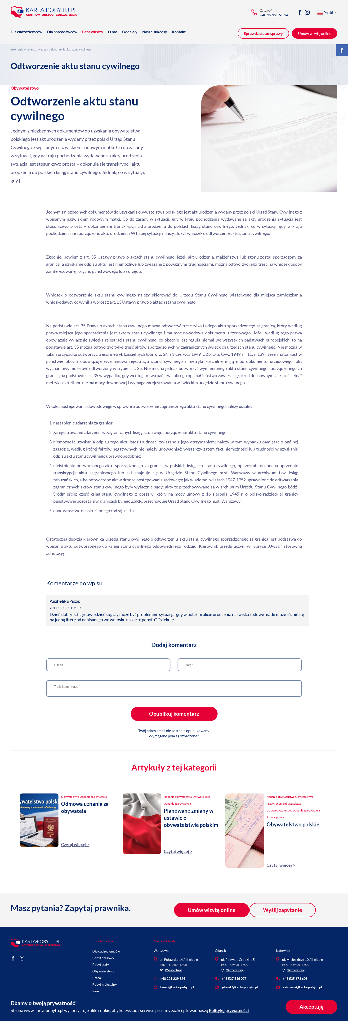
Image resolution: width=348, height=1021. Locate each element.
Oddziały (130, 31)
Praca (96, 978)
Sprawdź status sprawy (263, 33)
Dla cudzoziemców (26, 31)
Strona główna (20, 49)
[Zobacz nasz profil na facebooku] (300, 12)
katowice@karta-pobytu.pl (302, 987)
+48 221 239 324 (172, 978)
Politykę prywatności (229, 1010)
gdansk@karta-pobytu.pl (240, 987)
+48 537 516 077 (234, 978)
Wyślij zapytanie (282, 910)
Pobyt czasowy (103, 958)
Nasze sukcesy (154, 31)
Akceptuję (311, 1006)
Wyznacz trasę (173, 969)
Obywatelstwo (25, 88)
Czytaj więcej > (75, 844)
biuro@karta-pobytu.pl (177, 987)
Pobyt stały (100, 964)
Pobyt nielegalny (104, 984)
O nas (112, 31)
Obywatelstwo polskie (293, 824)
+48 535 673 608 (295, 978)
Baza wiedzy (92, 31)
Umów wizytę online (212, 910)
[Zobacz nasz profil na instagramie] (307, 12)
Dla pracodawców (62, 31)
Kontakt (179, 31)
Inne (95, 991)
